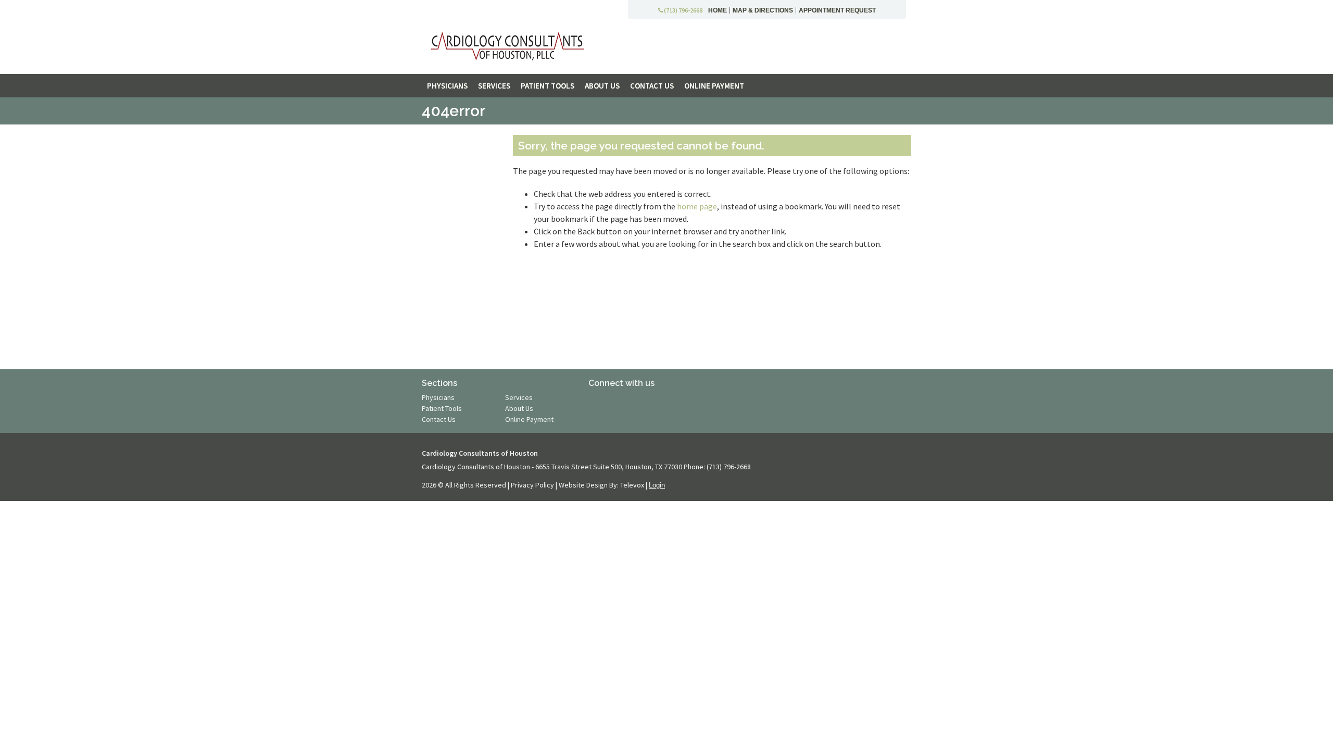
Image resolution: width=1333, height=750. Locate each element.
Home (717, 10)
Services (519, 397)
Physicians (438, 397)
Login (657, 485)
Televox (633, 485)
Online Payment (529, 419)
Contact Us (439, 419)
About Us (519, 408)
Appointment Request (837, 10)
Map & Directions (763, 10)
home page (697, 206)
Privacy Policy (533, 485)
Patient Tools (442, 408)
